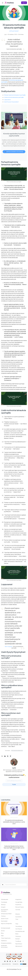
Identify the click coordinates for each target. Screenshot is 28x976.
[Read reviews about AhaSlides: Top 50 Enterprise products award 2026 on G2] (19, 956)
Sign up (24, 2)
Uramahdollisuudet (20, 931)
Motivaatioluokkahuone (17, 750)
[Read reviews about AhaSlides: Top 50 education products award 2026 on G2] (14, 956)
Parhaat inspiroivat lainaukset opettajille (15, 95)
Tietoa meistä (18, 926)
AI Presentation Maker (6, 913)
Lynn (5, 34)
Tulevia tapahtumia (5, 938)
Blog (2, 933)
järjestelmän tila (6, 964)
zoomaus (17, 909)
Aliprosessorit (18, 946)
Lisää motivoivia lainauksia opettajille (14, 97)
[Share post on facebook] (10, 756)
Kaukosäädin (4, 921)
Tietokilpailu (4, 902)
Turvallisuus (18, 941)
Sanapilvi (3, 907)
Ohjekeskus (4, 940)
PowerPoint (18, 904)
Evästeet (17, 938)
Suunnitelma (18, 916)
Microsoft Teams (19, 907)
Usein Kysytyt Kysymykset (11, 102)
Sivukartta (15, 964)
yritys (16, 919)
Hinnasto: (17, 914)
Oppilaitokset (14, 31)
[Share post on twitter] (8, 756)
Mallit (2, 935)
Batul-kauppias (8, 646)
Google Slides (18, 902)
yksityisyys (18, 936)
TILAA (14, 784)
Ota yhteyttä (18, 928)
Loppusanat (7, 99)
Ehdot (16, 933)
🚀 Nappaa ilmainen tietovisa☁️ (14, 151)
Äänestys (3, 904)
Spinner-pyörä (4, 918)
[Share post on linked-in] (5, 756)
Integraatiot (18, 899)
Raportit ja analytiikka (6, 923)
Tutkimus (3, 916)
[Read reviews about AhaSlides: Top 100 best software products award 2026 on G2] (8, 956)
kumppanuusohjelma (6, 943)
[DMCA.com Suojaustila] (23, 963)
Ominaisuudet (4, 899)
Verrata (3, 930)
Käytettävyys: (18, 943)
